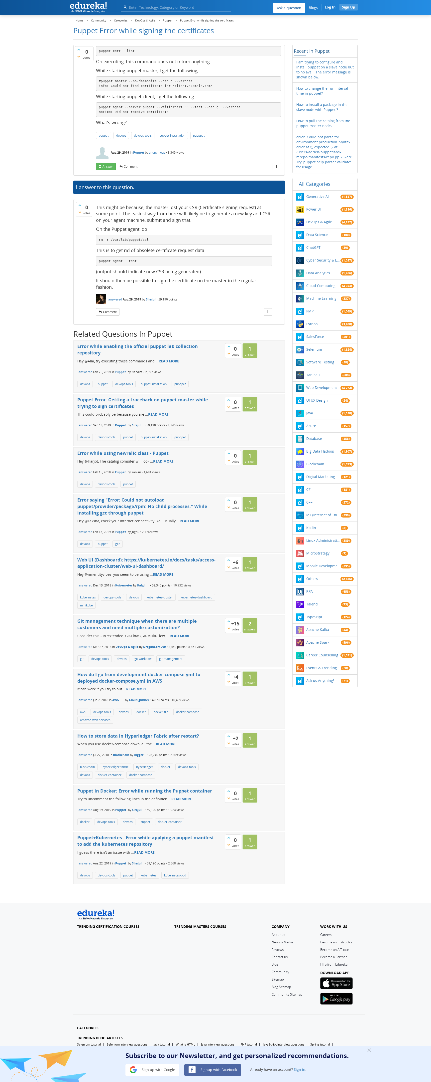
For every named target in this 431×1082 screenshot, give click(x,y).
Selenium (314, 349)
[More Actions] (277, 166)
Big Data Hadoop (320, 451)
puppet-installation (172, 135)
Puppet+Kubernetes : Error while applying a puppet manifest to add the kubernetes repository (145, 840)
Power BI (313, 209)
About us (278, 934)
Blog (275, 964)
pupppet (199, 135)
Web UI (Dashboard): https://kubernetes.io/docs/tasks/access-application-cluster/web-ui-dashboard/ (146, 563)
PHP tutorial (248, 1044)
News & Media (282, 942)
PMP (310, 311)
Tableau (313, 374)
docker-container (109, 775)
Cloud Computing (320, 285)
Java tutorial (161, 1044)
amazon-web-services (95, 720)
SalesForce (315, 336)
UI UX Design (317, 400)
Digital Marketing (320, 476)
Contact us (280, 957)
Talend (312, 604)
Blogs (313, 7)
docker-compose (187, 712)
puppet (103, 135)
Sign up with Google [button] (158, 1069)
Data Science (317, 234)
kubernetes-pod (175, 875)
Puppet (138, 152)
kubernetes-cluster (160, 597)
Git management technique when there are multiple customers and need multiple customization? (137, 624)
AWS (115, 700)
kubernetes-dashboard (196, 597)
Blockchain (121, 755)
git (82, 659)
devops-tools (143, 135)
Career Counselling (322, 655)
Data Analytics (318, 272)
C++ (309, 502)
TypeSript (314, 616)
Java (309, 413)
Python (312, 323)
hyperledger (144, 767)
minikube (86, 605)
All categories (314, 184)
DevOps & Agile (126, 647)
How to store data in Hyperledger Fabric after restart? (138, 736)
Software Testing (320, 362)
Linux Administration (323, 540)
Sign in (299, 1069)
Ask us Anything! (320, 680)
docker (141, 712)
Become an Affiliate (334, 949)
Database (314, 438)
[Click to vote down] (78, 56)
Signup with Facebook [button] (218, 1069)
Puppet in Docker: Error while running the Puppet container (144, 791)
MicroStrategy (317, 553)
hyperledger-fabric (115, 767)
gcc (117, 544)
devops (121, 135)
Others (312, 578)
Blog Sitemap (281, 987)
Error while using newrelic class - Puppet (123, 453)
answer (108, 166)
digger (138, 755)
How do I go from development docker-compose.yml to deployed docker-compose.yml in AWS (138, 677)
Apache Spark (317, 642)
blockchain (87, 767)
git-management (170, 659)
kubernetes (88, 597)
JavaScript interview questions (283, 1044)
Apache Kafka (317, 629)
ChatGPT (313, 247)
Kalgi (141, 585)
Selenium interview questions (127, 1044)
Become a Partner (333, 957)
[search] (125, 6)
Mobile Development (323, 565)
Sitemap (278, 979)
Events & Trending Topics (323, 667)
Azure (311, 425)
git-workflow (142, 659)
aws (83, 712)
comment (130, 166)
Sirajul (151, 299)
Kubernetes (123, 585)
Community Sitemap (287, 994)
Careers (325, 934)
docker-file (161, 712)
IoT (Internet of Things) (323, 515)
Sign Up (348, 7)
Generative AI (317, 196)
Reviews (278, 949)
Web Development (321, 387)
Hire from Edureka (333, 964)
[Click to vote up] (78, 49)
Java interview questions (217, 1044)
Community (280, 972)
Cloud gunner (139, 700)
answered (115, 299)
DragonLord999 (154, 647)
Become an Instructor (336, 942)
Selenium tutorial (89, 1044)
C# (308, 489)
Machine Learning (321, 298)
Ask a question (289, 7)
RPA (309, 591)
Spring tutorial (320, 1044)
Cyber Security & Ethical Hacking (323, 260)
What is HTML (185, 1044)
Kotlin (311, 527)
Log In (330, 7)
